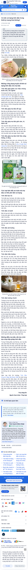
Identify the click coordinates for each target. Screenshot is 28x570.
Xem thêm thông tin (7, 441)
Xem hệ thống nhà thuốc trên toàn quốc (14, 477)
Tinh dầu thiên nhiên (6, 447)
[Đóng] (2, 2)
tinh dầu (8, 445)
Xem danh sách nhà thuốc (14, 480)
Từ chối (8, 566)
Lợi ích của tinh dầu (16, 445)
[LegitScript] (9, 534)
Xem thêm (10, 415)
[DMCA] (17, 530)
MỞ (25, 2)
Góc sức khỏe (7, 13)
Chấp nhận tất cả (19, 566)
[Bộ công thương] (5, 530)
